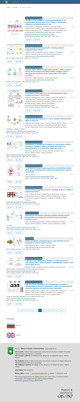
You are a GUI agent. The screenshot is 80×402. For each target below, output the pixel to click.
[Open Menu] (6, 2)
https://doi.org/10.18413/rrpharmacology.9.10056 (21, 155)
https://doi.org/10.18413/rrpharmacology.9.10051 (39, 80)
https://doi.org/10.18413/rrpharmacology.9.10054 (39, 105)
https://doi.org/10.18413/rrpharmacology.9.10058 (21, 202)
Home (8, 7)
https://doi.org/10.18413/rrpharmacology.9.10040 (39, 34)
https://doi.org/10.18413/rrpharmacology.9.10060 (39, 247)
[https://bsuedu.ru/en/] (10, 355)
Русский (18, 325)
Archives (14, 7)
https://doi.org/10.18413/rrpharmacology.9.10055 (21, 131)
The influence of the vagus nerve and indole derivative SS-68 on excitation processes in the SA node (46, 94)
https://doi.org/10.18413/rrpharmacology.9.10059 (21, 227)
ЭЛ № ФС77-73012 (28, 380)
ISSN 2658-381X (51, 348)
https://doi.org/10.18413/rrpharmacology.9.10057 (39, 176)
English (17, 335)
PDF (29, 40)
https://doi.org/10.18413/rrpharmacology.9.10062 (21, 298)
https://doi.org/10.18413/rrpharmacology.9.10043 (39, 56)
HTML (38, 40)
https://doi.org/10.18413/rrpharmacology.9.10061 (21, 271)
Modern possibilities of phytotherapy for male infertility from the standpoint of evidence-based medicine (47, 242)
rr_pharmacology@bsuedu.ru (39, 373)
